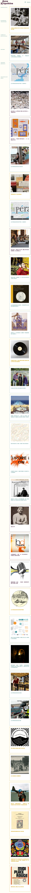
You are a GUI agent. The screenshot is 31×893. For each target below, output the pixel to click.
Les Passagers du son (16, 720)
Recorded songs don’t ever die (18, 748)
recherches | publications (3, 63)
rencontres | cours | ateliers (4, 78)
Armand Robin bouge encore (17, 831)
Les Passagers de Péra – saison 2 (18, 83)
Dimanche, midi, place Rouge (17, 886)
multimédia (3, 49)
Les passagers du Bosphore (17, 609)
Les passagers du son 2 (16, 692)
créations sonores (4, 7)
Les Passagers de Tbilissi (17, 166)
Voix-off (13, 526)
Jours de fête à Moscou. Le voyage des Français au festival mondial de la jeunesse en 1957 (20, 860)
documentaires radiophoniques (3, 21)
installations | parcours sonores (4, 35)
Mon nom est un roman (16, 194)
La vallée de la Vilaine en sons (18, 388)
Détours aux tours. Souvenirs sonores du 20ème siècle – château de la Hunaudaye (20, 666)
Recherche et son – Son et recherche (19, 443)
